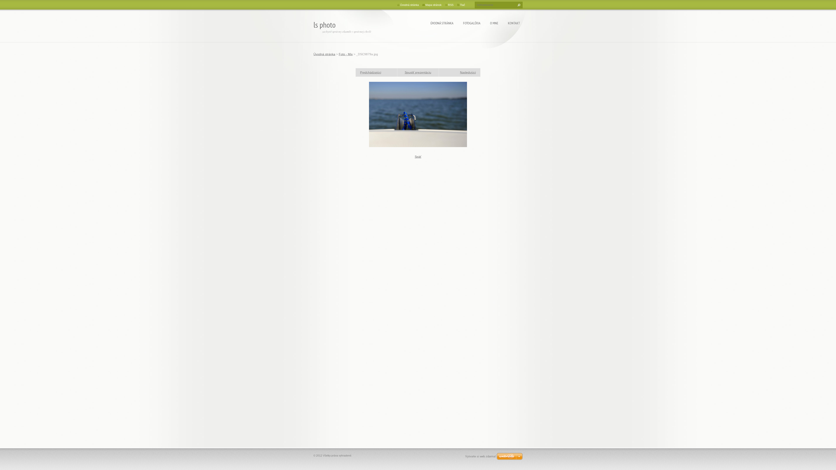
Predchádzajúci (370, 72)
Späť (418, 156)
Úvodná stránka (441, 23)
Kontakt (514, 23)
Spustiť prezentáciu (418, 72)
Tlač (462, 5)
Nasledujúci (468, 72)
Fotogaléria (471, 23)
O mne (494, 23)
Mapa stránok (433, 5)
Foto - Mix (346, 54)
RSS (450, 5)
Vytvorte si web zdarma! (480, 456)
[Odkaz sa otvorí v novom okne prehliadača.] (418, 114)
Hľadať (518, 5)
